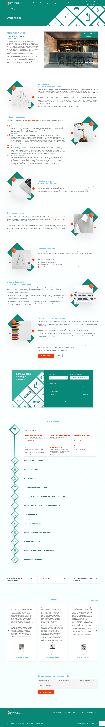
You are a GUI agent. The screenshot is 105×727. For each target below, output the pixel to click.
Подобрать (69, 402)
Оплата (83, 718)
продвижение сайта (19, 723)
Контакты (77, 3)
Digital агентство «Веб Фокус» (35, 723)
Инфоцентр (62, 3)
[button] (8, 631)
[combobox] (58, 378)
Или (59, 356)
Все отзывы (94, 600)
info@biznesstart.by (91, 4)
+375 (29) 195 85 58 (56, 712)
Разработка (10, 723)
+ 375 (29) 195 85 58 (91, 1)
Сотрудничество (93, 718)
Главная (29, 3)
